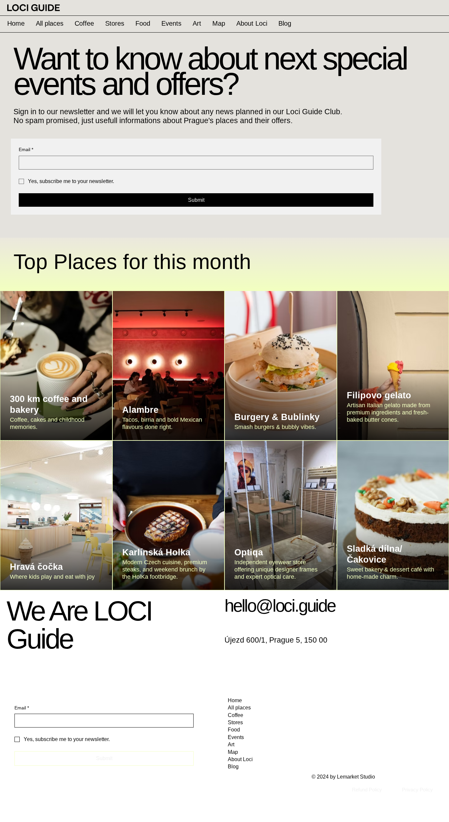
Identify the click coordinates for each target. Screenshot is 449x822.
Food (234, 729)
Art (231, 744)
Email (26, 149)
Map (233, 752)
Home (235, 700)
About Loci (240, 759)
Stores (235, 722)
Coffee (235, 715)
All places (239, 707)
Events (236, 737)
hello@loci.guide (280, 605)
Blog (233, 766)
